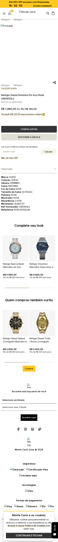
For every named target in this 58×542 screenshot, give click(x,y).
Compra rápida (29, 129)
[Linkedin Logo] (32, 429)
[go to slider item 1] (22, 362)
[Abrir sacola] (53, 13)
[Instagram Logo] (25, 429)
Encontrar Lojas (29, 417)
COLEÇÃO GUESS (9, 88)
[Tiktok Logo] (39, 429)
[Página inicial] (29, 13)
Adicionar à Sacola (29, 137)
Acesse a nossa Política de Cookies (26, 525)
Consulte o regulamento (42, 6)
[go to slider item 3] (48, 362)
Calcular (48, 151)
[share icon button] (54, 82)
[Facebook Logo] (18, 429)
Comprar (29, 368)
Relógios (5, 19)
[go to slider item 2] (35, 362)
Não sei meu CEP (9, 158)
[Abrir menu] (4, 13)
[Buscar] (48, 13)
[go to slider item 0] (9, 362)
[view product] (15, 248)
